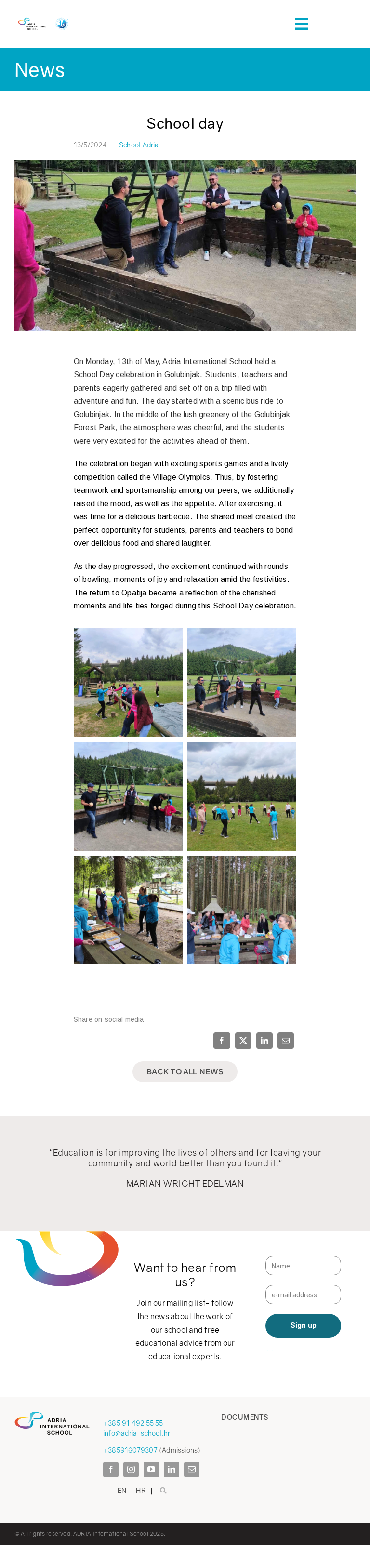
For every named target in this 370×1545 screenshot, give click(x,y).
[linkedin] (171, 1469)
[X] (243, 1040)
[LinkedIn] (264, 1040)
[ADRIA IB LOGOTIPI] (43, 18)
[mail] (191, 1469)
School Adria (139, 145)
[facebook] (111, 1469)
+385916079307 (130, 1450)
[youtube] (151, 1469)
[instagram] (131, 1469)
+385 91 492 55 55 (133, 1423)
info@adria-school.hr (136, 1433)
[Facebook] (222, 1040)
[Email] (285, 1040)
